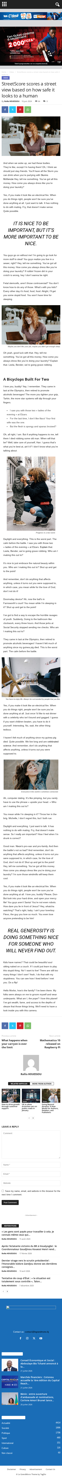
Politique (6, 1433)
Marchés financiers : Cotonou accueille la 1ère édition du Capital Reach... (40, 1380)
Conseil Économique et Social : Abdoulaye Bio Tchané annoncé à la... (39, 1363)
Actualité (6, 1423)
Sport (4, 1438)
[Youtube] (41, 1338)
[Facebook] (5, 109)
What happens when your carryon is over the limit (14, 1044)
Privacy (23, 1469)
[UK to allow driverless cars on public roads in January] (31, 1096)
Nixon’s (19, 846)
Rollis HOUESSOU (11, 101)
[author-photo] (31, 1063)
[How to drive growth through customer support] (11, 1096)
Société (5, 1428)
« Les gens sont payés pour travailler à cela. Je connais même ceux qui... (28, 1233)
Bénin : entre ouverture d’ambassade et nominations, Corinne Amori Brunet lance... (37, 1397)
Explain (44, 547)
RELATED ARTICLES (19, 1083)
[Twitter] (12, 109)
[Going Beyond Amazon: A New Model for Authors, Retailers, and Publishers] (51, 1096)
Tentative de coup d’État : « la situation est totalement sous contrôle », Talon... (26, 1280)
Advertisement (36, 1469)
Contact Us (50, 1469)
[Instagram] (28, 1338)
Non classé (7, 1453)
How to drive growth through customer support (11, 1106)
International (7, 1443)
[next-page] (33, 1118)
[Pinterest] (20, 109)
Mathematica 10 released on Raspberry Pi (50, 1044)
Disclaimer (11, 1469)
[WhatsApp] (27, 109)
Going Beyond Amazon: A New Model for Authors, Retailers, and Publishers (50, 1108)
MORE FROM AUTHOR (41, 1083)
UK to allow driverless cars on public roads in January (29, 1107)
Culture (5, 1448)
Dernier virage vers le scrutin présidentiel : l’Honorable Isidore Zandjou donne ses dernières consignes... (29, 1263)
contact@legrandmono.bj (37, 1332)
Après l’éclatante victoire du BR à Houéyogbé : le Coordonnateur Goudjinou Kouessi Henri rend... (29, 1247)
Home (4, 72)
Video (11, 72)
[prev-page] (29, 1118)
